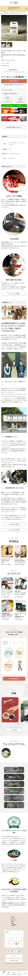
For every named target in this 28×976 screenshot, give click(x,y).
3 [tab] (14, 122)
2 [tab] (13, 122)
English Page (14, 960)
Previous (1, 119)
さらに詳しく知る (14, 524)
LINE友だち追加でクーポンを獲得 (13, 105)
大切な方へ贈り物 (19, 653)
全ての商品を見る (14, 679)
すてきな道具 (11, 13)
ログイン (14, 956)
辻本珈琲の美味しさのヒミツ (14, 127)
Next (26, 119)
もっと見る (14, 730)
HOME (2, 13)
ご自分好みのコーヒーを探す (8, 653)
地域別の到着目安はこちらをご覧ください (14, 84)
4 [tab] (15, 122)
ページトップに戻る (14, 294)
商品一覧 (6, 13)
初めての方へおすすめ (8, 665)
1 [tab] (12, 122)
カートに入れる (14, 81)
